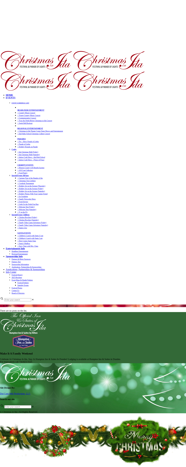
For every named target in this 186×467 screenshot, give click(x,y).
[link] (33, 299)
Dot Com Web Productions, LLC (15, 393)
